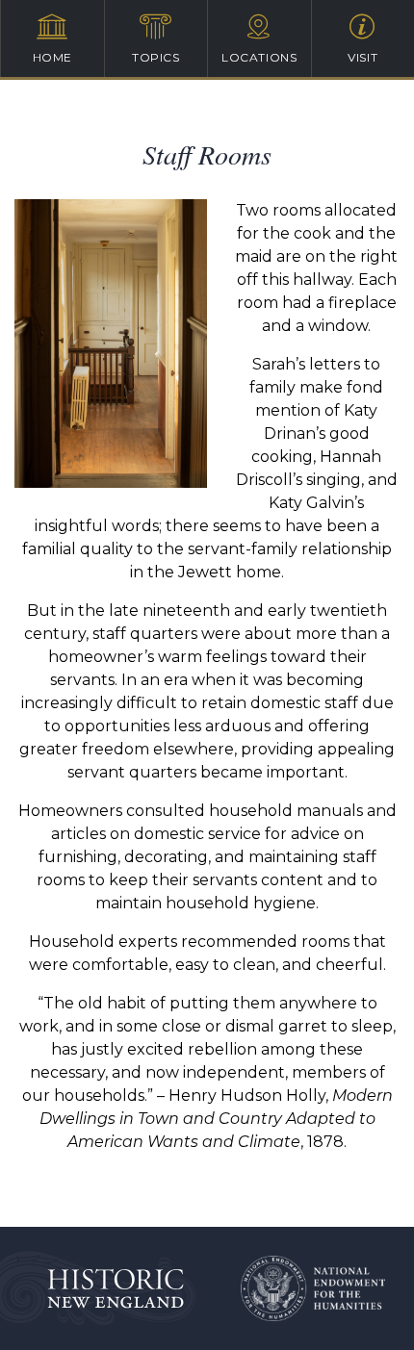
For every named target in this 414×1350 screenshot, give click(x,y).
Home (52, 57)
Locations (259, 57)
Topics (156, 57)
